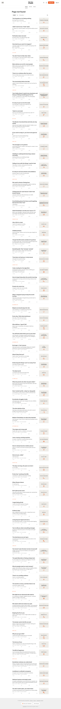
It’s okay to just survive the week (21, 103)
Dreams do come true (18, 286)
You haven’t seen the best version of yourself (24, 549)
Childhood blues (16, 230)
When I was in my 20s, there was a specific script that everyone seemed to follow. (23, 66)
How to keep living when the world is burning (24, 277)
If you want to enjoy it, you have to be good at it (24, 133)
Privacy (31, 700)
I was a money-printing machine (21, 437)
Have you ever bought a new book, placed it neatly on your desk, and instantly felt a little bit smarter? (24, 125)
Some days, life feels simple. (18, 364)
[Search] (44, 2)
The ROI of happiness (18, 650)
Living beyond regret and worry (21, 519)
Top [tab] (17, 15)
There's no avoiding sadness (20, 575)
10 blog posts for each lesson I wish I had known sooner (23, 192)
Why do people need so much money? (22, 566)
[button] (26, 6)
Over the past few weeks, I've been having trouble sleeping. (24, 521)
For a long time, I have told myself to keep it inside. (22, 57)
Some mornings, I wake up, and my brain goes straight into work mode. (24, 233)
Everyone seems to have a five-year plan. (20, 173)
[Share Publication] (46, 2)
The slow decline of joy (18, 408)
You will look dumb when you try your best (24, 333)
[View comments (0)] (21, 23)
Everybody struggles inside (19, 399)
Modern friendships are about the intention (24, 417)
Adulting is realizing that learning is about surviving (23, 154)
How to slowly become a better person (22, 446)
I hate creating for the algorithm (21, 268)
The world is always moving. (18, 585)
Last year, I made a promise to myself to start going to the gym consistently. (24, 46)
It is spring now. (15, 484)
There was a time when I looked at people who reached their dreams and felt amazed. (24, 493)
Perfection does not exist (19, 36)
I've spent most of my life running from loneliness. (22, 672)
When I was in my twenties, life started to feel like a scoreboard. (22, 326)
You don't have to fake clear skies (21, 56)
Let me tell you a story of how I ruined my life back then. (24, 392)
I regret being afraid (17, 502)
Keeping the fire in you (18, 613)
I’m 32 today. (15, 467)
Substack (24, 706)
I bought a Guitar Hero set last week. (19, 288)
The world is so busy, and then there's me (23, 583)
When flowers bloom (18, 482)
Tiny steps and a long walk (19, 429)
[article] (30, 21)
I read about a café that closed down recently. (21, 475)
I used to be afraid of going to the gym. (20, 504)
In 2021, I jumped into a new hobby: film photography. (23, 96)
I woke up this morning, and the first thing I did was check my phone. (24, 279)
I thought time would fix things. (18, 258)
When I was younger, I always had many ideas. (22, 250)
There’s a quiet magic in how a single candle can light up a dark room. (24, 615)
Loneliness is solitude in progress (21, 671)
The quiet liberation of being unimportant (23, 558)
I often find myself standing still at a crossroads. (22, 635)
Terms (34, 700)
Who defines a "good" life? (19, 324)
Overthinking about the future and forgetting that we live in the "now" (24, 201)
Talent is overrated (17, 111)
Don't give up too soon (18, 490)
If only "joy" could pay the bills (20, 474)
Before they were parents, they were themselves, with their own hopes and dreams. (24, 384)
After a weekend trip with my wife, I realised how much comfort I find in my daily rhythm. (23, 513)
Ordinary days (16, 510)
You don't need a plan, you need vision (22, 688)
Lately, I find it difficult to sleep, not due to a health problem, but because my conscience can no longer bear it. (24, 568)
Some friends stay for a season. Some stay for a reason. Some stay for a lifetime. (25, 147)
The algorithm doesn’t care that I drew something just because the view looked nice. (23, 270)
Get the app (36, 703)
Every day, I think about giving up (21, 316)
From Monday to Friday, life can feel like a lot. (21, 104)
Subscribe (51, 2)
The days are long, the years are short (22, 466)
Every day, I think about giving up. (19, 317)
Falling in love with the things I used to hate (24, 163)
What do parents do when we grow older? (23, 382)
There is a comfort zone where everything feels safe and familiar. (23, 448)
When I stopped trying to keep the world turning (23, 295)
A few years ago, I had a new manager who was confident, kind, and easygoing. (24, 401)
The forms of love (17, 642)
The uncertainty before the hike (21, 81)
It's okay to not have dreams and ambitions (24, 171)
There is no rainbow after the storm (22, 73)
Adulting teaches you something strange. (20, 157)
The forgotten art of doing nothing (21, 18)
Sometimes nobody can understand (22, 662)
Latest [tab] (14, 15)
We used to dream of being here (21, 182)
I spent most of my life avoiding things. (20, 135)
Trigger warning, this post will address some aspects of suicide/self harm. (23, 551)
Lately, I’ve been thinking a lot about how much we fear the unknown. (24, 84)
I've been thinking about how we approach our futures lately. (24, 690)
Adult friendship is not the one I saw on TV (23, 210)
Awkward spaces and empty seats (21, 679)
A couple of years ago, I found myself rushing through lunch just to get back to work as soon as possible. (24, 242)
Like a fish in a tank (17, 222)
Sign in (57, 2)
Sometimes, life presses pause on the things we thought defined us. (23, 530)
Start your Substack (27, 703)
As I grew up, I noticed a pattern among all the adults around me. (24, 29)
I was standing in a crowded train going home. (22, 309)
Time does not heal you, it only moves (22, 257)
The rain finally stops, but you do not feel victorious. (23, 75)
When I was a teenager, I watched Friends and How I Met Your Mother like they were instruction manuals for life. (24, 213)
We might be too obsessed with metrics (23, 594)
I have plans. (15, 204)
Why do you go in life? (18, 634)
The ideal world (16, 371)
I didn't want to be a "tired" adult (21, 26)
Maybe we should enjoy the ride (21, 308)
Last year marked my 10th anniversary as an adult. (22, 194)
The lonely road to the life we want (21, 622)
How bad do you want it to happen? (22, 44)
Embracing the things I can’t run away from (24, 362)
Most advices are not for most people (22, 64)
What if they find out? (18, 354)
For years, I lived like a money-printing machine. (22, 439)
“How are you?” (15, 456)
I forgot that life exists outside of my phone (24, 240)
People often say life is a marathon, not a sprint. (22, 431)
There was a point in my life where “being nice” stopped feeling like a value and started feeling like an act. (23, 347)
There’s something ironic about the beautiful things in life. (24, 643)
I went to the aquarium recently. (18, 224)
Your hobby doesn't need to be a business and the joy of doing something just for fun (25, 94)
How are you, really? (17, 455)
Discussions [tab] (21, 15)
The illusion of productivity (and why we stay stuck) (24, 122)
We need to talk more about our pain (22, 603)
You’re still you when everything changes (23, 528)
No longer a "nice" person (19, 345)
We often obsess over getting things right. (21, 37)
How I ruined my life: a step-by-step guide (23, 391)
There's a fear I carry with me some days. (20, 356)
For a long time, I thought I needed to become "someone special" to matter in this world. (24, 597)
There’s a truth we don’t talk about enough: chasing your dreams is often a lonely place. (24, 624)
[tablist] (18, 15)
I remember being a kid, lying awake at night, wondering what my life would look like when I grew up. (24, 184)
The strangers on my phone (20, 144)
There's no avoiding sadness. (18, 577)
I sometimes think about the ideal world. (20, 372)
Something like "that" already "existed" (22, 249)
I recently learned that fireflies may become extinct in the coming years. (24, 539)
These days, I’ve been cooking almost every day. (22, 165)
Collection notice (40, 700)
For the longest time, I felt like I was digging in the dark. (23, 559)
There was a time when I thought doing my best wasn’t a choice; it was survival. (24, 298)
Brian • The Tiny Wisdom (21, 21)
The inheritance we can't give (20, 537)
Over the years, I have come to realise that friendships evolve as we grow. (24, 420)
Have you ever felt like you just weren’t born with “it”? (23, 112)
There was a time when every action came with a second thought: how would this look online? (23, 410)
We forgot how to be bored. (18, 20)
